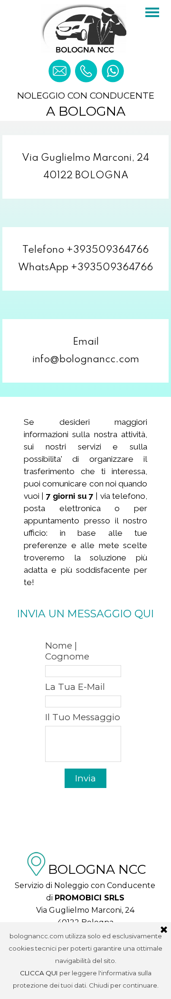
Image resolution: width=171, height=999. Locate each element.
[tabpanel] (85, 166)
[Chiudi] (164, 930)
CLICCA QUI (39, 973)
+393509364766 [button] (107, 250)
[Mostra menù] (152, 12)
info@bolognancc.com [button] (85, 360)
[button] (59, 63)
